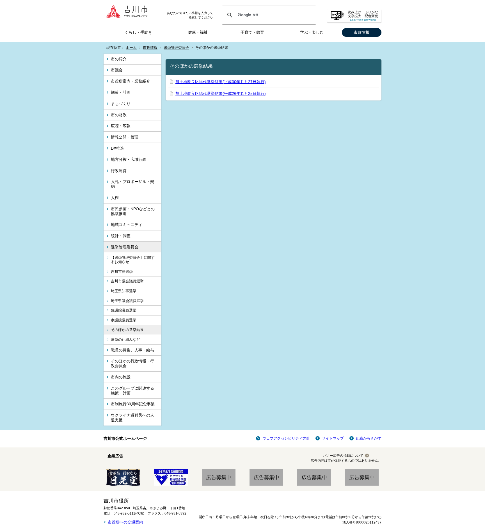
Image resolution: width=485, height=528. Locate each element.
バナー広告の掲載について (343, 456)
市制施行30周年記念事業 (133, 404)
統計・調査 (121, 236)
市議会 (117, 70)
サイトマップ (333, 438)
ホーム (131, 47)
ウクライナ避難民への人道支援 (132, 417)
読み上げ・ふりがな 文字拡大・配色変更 (363, 16)
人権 (115, 197)
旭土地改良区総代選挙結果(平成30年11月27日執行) (220, 81)
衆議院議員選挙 (123, 310)
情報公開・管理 (124, 137)
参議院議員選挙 (123, 320)
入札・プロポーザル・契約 (132, 184)
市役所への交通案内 (125, 522)
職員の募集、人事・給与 (132, 350)
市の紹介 (119, 59)
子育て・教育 (252, 32)
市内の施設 (121, 377)
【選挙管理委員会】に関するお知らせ (133, 259)
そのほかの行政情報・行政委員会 (132, 363)
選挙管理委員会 (176, 47)
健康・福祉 (198, 32)
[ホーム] (129, 11)
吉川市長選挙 (122, 271)
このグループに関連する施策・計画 (132, 390)
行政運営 (119, 170)
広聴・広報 (121, 126)
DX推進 (117, 148)
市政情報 (361, 32)
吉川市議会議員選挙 (127, 281)
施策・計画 (121, 92)
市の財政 (119, 115)
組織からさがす (368, 438)
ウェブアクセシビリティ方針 (286, 438)
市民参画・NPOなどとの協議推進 (133, 211)
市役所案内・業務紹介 (130, 81)
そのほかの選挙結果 (127, 330)
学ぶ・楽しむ (312, 32)
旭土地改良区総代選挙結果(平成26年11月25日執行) (220, 93)
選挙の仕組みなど (125, 339)
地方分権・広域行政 (128, 159)
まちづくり (121, 103)
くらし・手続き (138, 32)
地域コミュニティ (126, 224)
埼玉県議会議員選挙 (127, 301)
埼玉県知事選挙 (123, 291)
